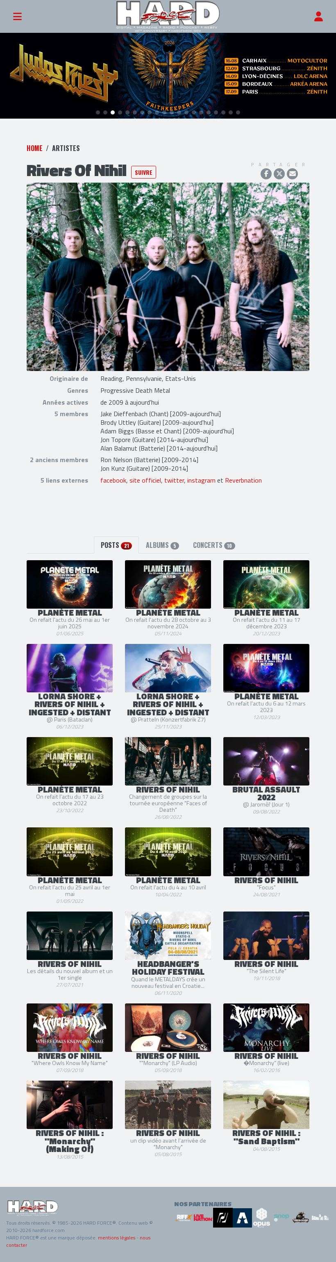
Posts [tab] (115, 545)
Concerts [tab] (212, 545)
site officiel (145, 480)
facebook (113, 480)
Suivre (143, 172)
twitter (174, 480)
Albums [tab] (161, 545)
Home (35, 148)
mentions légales (116, 1237)
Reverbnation (243, 480)
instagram (201, 480)
